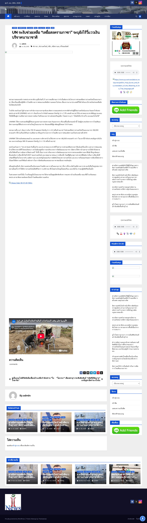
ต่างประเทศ (30, 28)
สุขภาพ (66, 16)
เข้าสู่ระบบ (16, 445)
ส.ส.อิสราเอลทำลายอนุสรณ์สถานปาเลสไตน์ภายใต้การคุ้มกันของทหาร (89, 425)
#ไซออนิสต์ (64, 46)
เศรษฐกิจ (97, 16)
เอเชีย (52, 28)
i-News (14, 28)
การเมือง (107, 16)
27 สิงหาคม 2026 (16, 480)
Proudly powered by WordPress (15, 519)
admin (24, 44)
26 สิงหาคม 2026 (50, 480)
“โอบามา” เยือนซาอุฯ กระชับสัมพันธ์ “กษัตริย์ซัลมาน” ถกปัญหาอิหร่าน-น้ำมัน (78, 379)
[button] (136, 16)
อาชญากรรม (77, 16)
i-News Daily (22, 28)
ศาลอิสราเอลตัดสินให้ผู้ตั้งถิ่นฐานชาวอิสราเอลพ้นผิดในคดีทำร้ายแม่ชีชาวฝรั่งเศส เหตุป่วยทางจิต (125, 167)
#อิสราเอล (55, 46)
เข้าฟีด (114, 146)
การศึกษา (27, 16)
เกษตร (88, 16)
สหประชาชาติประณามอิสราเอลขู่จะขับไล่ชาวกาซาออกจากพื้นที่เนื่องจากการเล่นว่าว (125, 196)
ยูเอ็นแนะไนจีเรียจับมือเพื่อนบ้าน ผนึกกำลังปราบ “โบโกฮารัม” (33, 379)
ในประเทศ (139, 519)
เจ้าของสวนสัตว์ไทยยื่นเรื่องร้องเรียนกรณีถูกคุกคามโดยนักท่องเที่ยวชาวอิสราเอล (125, 358)
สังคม (46, 16)
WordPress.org (118, 156)
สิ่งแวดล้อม (56, 16)
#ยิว (49, 46)
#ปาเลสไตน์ (43, 46)
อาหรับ (47, 28)
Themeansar (42, 519)
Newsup (33, 519)
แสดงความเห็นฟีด (118, 151)
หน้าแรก (17, 16)
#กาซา (35, 46)
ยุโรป (51, 417)
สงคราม (37, 16)
